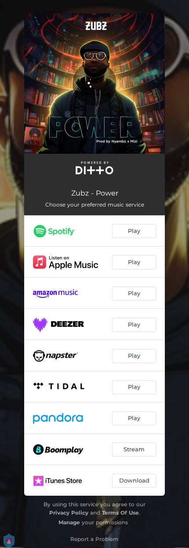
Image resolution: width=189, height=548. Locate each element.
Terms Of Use (120, 512)
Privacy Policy (68, 512)
